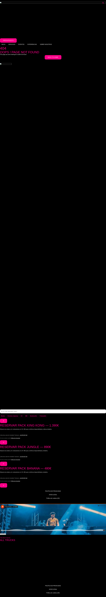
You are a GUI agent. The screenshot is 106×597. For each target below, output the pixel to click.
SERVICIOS (11, 44)
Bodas (3, 416)
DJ (21, 416)
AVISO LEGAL (53, 494)
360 (26, 416)
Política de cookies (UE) (53, 498)
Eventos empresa (13, 416)
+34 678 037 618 (23, 435)
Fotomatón (43, 416)
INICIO (3, 44)
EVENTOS (21, 44)
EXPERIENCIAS (32, 44)
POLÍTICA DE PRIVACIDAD (53, 491)
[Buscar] (103, 2)
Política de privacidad (15, 438)
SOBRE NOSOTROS (46, 44)
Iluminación (33, 416)
